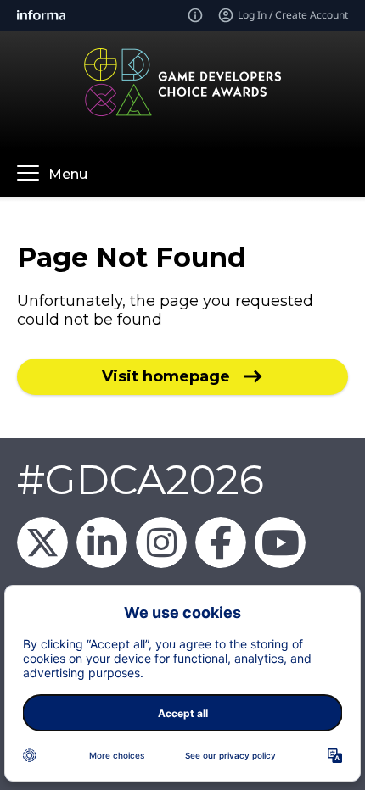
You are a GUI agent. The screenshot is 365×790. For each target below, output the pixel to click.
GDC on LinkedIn (101, 542)
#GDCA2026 (140, 479)
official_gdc (161, 542)
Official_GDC (42, 542)
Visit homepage (166, 376)
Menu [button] (67, 174)
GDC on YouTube (280, 542)
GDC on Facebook (220, 542)
